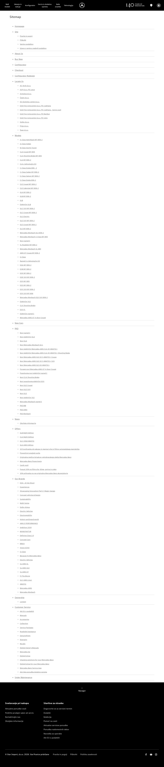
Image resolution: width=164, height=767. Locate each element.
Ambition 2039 (26, 527)
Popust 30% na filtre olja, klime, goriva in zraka (38, 469)
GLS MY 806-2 (25, 229)
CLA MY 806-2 (25, 160)
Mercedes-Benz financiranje (31, 461)
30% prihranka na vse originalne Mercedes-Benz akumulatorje (44, 473)
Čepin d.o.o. (24, 98)
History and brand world (29, 519)
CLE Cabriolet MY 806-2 (29, 188)
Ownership (19, 597)
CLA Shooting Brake (27, 305)
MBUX (22, 543)
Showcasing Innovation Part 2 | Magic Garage (37, 491)
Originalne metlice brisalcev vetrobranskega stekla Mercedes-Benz (45, 457)
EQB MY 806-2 (25, 269)
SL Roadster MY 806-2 (28, 245)
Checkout (19, 70)
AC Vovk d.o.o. (25, 85)
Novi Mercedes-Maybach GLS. (31, 345)
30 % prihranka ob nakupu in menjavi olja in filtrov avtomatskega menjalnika (49, 449)
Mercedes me (25, 652)
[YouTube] (151, 754)
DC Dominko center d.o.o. (30, 102)
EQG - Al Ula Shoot (27, 483)
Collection (24, 623)
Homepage (19, 26)
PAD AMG (23, 410)
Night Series (24, 503)
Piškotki (23, 40)
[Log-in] (159, 5)
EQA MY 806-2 (25, 265)
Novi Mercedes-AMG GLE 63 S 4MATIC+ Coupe (38, 357)
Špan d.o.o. (24, 130)
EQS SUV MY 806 (26, 293)
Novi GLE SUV (25, 389)
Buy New (19, 59)
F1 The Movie (25, 576)
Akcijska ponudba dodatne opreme (33, 672)
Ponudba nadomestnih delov (56, 729)
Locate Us (19, 81)
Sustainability (25, 499)
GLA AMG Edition (26, 445)
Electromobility (26, 515)
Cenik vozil (24, 465)
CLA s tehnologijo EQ (28, 164)
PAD (16, 328)
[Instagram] (156, 754)
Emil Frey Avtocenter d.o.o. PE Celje (34, 118)
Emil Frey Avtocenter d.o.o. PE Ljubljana (35, 106)
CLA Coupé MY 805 (27, 152)
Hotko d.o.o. (24, 122)
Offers (17, 428)
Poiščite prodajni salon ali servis (19, 713)
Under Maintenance (23, 677)
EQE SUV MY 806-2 (27, 277)
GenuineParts (25, 635)
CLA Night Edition (27, 437)
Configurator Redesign (25, 76)
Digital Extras (25, 656)
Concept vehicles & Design (30, 495)
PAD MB (23, 405)
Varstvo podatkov (26, 44)
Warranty (23, 639)
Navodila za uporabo (53, 733)
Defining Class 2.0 (27, 535)
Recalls (22, 644)
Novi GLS (23, 393)
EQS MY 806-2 (25, 285)
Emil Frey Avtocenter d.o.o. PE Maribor (35, 114)
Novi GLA (23, 341)
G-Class (23, 257)
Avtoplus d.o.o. (26, 94)
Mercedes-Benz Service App (31, 668)
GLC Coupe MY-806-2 (28, 212)
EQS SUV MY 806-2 (27, 289)
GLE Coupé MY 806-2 (28, 224)
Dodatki (47, 713)
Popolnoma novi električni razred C (33, 373)
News (17, 419)
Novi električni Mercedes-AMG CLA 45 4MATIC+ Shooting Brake (45, 353)
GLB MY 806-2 (25, 196)
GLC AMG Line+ (26, 580)
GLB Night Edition (27, 433)
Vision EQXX (24, 548)
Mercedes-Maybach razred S (31, 401)
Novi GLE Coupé (26, 385)
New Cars (19, 323)
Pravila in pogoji (26, 36)
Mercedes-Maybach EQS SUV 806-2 (34, 297)
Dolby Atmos (25, 507)
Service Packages (26, 627)
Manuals (23, 615)
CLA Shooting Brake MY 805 (31, 156)
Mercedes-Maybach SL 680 (30, 249)
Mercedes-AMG (26, 588)
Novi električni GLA (27, 337)
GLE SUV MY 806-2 (27, 220)
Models (18, 135)
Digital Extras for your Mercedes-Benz (34, 664)
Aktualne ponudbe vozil (15, 708)
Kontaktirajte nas (12, 717)
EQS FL (22, 309)
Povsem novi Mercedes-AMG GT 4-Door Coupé (38, 369)
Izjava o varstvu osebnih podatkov (33, 48)
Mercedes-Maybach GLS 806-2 (32, 233)
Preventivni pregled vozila (30, 453)
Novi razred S (25, 241)
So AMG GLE (25, 568)
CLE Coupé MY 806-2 (28, 184)
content (23, 602)
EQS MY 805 (25, 281)
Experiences (24, 487)
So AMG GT (24, 572)
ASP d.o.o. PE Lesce (27, 89)
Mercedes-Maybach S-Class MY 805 (34, 237)
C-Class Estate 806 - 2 (28, 168)
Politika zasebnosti (88, 754)
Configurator (20, 64)
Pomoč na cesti (50, 721)
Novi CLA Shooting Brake (29, 377)
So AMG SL (24, 564)
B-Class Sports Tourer (28, 148)
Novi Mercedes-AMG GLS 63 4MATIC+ (35, 365)
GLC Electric (24, 216)
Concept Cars (25, 539)
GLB (21, 200)
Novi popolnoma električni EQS (32, 381)
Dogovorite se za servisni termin (58, 708)
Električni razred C (27, 314)
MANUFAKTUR (25, 531)
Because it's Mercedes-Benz (30, 556)
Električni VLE (25, 301)
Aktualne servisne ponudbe (56, 725)
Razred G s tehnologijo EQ (30, 261)
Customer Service (22, 607)
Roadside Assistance (28, 631)
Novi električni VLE (27, 397)
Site (16, 31)
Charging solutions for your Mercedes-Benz (37, 660)
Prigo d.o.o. (24, 126)
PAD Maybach (25, 413)
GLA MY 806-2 (25, 192)
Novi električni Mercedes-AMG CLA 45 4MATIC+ (39, 349)
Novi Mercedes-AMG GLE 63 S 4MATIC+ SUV (37, 361)
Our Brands (20, 478)
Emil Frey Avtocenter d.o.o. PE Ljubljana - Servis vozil (40, 110)
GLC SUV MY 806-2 (27, 208)
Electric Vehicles (26, 511)
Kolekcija (47, 717)
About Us (19, 53)
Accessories (24, 619)
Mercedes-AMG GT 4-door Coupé (33, 317)
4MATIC (23, 584)
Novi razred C (25, 333)
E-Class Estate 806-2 (28, 180)
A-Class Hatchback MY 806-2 (31, 140)
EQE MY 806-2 (25, 273)
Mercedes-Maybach (27, 592)
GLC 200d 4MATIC (27, 441)
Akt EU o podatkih (27, 611)
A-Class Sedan (25, 144)
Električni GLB (25, 204)
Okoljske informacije (28, 423)
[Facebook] (146, 754)
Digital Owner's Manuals (29, 648)
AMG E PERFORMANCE (29, 523)
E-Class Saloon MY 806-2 (30, 176)
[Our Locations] (151, 5)
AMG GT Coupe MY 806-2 (30, 253)
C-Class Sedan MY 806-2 (29, 172)
